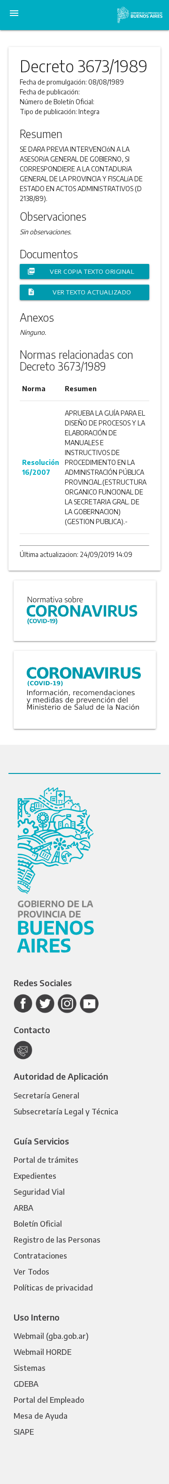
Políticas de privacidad (53, 1287)
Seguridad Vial (39, 1192)
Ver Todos (31, 1271)
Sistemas (30, 1368)
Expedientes (35, 1176)
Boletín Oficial (38, 1224)
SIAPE (24, 1432)
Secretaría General (46, 1095)
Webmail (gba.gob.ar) (51, 1336)
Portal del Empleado (49, 1400)
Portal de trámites (46, 1160)
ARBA (23, 1208)
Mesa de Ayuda (41, 1416)
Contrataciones (40, 1255)
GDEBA (26, 1384)
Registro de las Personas (57, 1239)
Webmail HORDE (42, 1352)
